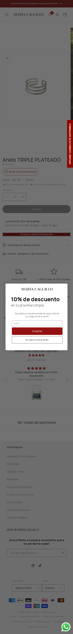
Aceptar (37, 331)
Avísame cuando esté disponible (70, 143)
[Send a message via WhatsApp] (66, 627)
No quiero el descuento (37, 340)
